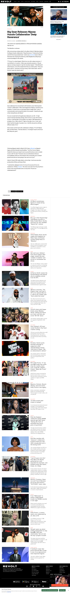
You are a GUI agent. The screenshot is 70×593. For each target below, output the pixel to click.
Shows (15, 1)
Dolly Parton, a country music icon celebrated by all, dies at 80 (38, 514)
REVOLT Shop (62, 572)
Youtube (67, 1)
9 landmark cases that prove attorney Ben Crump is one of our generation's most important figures (38, 551)
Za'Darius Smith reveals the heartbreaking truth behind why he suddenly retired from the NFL (39, 275)
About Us (48, 567)
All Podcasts (34, 569)
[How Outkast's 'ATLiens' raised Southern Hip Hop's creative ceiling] (15, 331)
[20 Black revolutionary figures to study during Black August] (15, 206)
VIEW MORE (58, 39)
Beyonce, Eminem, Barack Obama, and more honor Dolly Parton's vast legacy (38, 385)
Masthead (48, 569)
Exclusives (33, 1)
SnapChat (62, 1)
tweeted (20, 166)
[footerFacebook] (36, 587)
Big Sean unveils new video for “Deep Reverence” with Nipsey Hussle (57, 22)
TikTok (60, 1)
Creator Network (35, 573)
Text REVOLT (62, 570)
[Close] (68, 590)
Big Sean (13, 191)
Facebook (64, 1)
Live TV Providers (35, 570)
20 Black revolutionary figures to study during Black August (37, 202)
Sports (32, 271)
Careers (47, 573)
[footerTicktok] (30, 587)
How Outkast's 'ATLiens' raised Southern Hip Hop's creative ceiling (39, 328)
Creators (41, 1)
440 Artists (34, 575)
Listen (22, 1)
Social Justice (27, 1)
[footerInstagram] (27, 587)
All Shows (33, 567)
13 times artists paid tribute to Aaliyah (37, 401)
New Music (33, 216)
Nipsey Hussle (19, 191)
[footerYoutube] (43, 587)
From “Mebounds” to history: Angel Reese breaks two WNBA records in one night (39, 498)
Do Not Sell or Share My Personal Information (49, 590)
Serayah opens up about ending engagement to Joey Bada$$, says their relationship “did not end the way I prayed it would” (39, 532)
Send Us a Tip (48, 570)
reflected (32, 148)
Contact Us (62, 569)
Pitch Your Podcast (35, 572)
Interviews (33, 456)
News (37, 1)
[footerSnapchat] (33, 587)
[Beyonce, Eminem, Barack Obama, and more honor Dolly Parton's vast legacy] (15, 389)
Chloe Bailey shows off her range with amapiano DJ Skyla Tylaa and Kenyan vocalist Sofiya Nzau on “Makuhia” (39, 238)
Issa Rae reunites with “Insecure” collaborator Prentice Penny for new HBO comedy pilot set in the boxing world (38, 441)
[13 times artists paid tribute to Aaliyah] (15, 406)
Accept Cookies (62, 590)
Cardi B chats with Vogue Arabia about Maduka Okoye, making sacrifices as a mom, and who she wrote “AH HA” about (38, 312)
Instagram (58, 1)
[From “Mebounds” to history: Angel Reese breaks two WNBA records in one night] (15, 501)
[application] (60, 581)
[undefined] (58, 14)
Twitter (66, 1)
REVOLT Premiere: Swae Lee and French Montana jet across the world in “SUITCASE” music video (38, 482)
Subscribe (46, 1)
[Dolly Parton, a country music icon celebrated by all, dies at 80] (15, 518)
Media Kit (48, 572)
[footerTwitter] (40, 587)
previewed (32, 54)
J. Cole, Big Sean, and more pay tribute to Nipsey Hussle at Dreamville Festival (57, 36)
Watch (19, 1)
